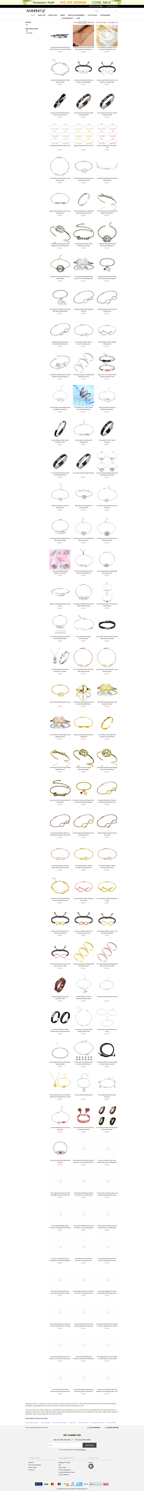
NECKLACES (53, 15)
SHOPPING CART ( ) (112, 6)
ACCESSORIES (105, 15)
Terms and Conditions (34, 1465)
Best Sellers (82, 22)
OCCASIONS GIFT (68, 18)
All (26, 25)
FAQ (59, 1465)
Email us (90, 1462)
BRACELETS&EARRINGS (76, 15)
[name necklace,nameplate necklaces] (35, 10)
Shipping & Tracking (64, 1462)
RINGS (62, 15)
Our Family (29, 33)
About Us (31, 1462)
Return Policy (62, 1467)
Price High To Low (113, 22)
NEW (78, 18)
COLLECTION (92, 15)
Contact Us (31, 1470)
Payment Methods (63, 1475)
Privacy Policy (82, 1449)
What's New (91, 22)
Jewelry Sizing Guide (64, 1470)
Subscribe (90, 1445)
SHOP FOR (42, 15)
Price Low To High (101, 22)
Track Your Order (94, 6)
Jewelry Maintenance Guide (66, 1472)
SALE (33, 15)
